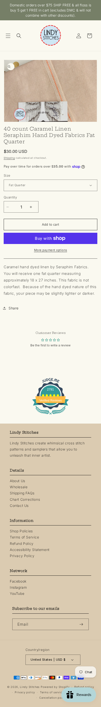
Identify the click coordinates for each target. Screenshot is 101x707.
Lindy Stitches (30, 687)
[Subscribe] (83, 624)
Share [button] (14, 308)
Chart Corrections (25, 499)
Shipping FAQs (22, 493)
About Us (17, 481)
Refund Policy (22, 543)
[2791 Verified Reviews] (50, 415)
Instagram (18, 587)
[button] (9, 35)
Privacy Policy (22, 556)
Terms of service (52, 692)
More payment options (50, 250)
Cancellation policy (52, 697)
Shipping (9, 157)
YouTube (17, 593)
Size (7, 175)
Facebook (18, 581)
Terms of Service (24, 537)
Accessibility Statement (30, 550)
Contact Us (19, 505)
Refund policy (84, 687)
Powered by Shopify (55, 687)
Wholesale (18, 487)
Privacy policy (25, 692)
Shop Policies (21, 531)
